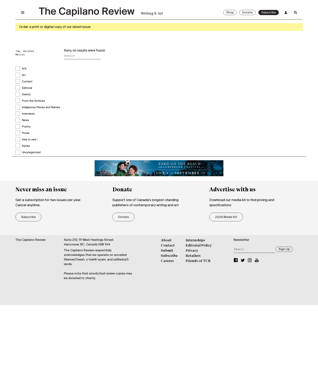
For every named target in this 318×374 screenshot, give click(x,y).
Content (27, 81)
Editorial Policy (199, 245)
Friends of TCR (198, 261)
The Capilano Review (30, 240)
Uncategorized (31, 152)
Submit (167, 251)
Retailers (193, 256)
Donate (247, 12)
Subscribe (268, 12)
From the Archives (33, 101)
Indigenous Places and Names (41, 107)
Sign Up (284, 249)
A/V (24, 68)
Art (24, 75)
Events (26, 94)
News (25, 120)
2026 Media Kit (226, 217)
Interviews (28, 113)
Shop (230, 12)
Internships (195, 240)
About (166, 240)
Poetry (26, 126)
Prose (25, 133)
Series (26, 146)
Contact (168, 245)
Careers (167, 261)
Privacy (192, 251)
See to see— (30, 139)
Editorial (27, 88)
